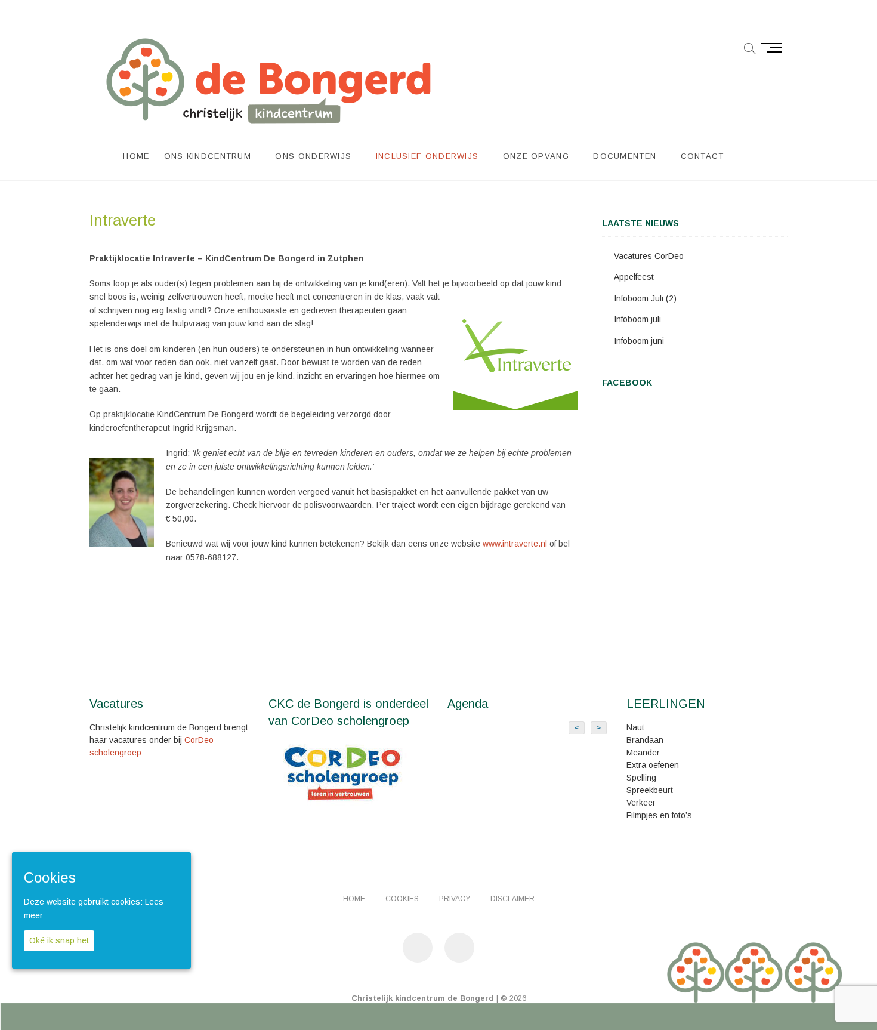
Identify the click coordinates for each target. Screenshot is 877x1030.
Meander (643, 752)
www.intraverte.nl (515, 543)
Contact (702, 156)
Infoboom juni (639, 341)
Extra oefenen (652, 765)
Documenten (624, 156)
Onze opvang (536, 156)
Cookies (402, 899)
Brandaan (644, 740)
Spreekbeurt (649, 790)
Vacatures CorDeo (649, 256)
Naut (635, 727)
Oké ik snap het (59, 940)
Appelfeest (634, 277)
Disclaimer (512, 899)
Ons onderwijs (313, 156)
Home (136, 156)
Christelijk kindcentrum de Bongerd (422, 998)
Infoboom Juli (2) (645, 298)
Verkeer (641, 802)
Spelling (641, 777)
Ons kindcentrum (208, 156)
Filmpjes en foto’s (659, 815)
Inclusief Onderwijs (427, 156)
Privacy (454, 899)
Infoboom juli (637, 319)
